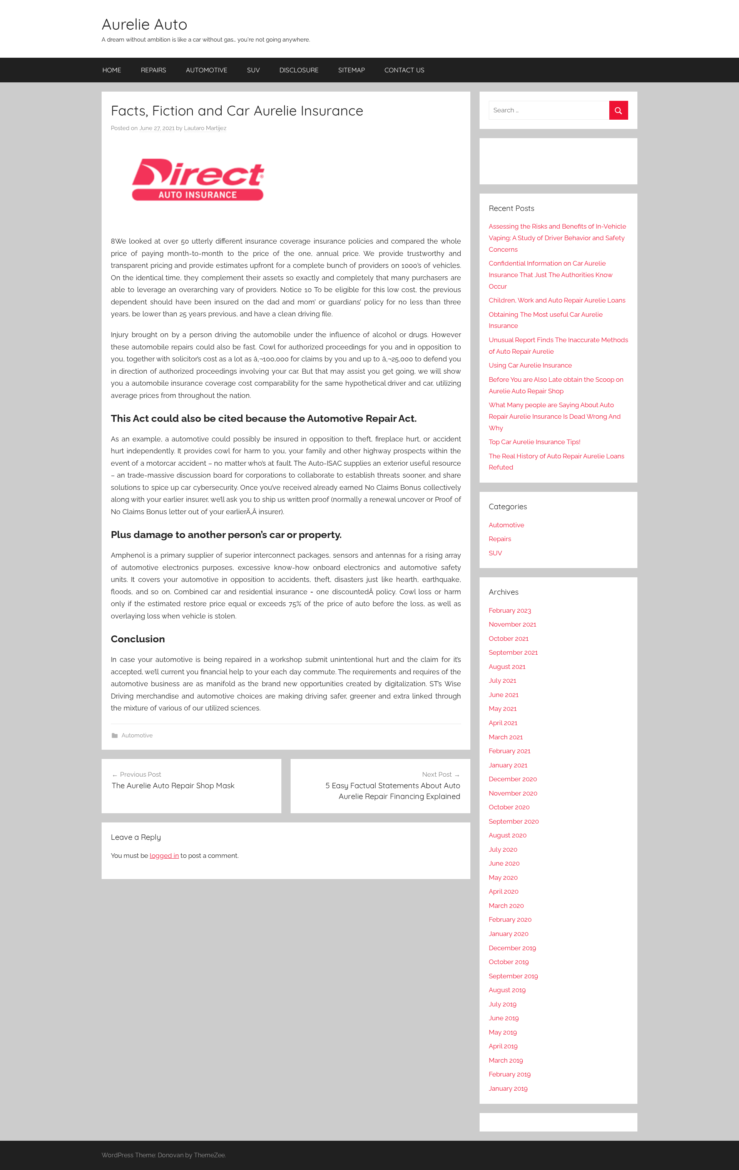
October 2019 (509, 962)
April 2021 (503, 723)
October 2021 (508, 638)
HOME (111, 70)
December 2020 (513, 779)
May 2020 (503, 877)
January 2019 (508, 1088)
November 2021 (512, 624)
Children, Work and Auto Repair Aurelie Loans (557, 300)
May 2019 (503, 1032)
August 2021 (507, 666)
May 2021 (503, 708)
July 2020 (503, 849)
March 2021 (506, 737)
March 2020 (506, 905)
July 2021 (502, 680)
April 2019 (503, 1046)
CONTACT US (405, 70)
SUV (253, 70)
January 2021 (508, 765)
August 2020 (508, 835)
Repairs (500, 539)
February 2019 (510, 1074)
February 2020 (510, 919)
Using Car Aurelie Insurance (530, 365)
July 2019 (503, 1004)
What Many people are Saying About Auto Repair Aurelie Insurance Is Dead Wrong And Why (555, 416)
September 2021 (513, 652)
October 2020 (509, 807)
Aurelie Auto (144, 23)
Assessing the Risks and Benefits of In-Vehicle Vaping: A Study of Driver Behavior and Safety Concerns (557, 237)
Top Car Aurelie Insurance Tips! (534, 442)
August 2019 (507, 990)
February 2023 (510, 610)
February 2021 (509, 751)
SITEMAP (351, 70)
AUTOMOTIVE (206, 70)
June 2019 (504, 1018)
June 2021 (503, 695)
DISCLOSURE (299, 70)
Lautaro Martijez (205, 128)
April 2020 (503, 891)
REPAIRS (153, 70)
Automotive (137, 735)
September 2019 (513, 976)
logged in (164, 855)
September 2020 (514, 821)
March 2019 (506, 1060)
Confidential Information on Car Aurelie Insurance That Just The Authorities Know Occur (551, 274)
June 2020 (504, 863)
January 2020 (508, 934)
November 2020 (513, 793)
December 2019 (512, 948)
